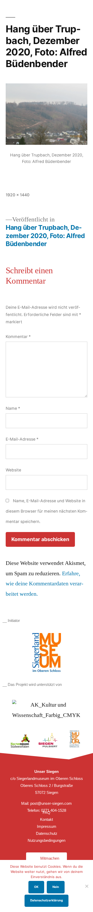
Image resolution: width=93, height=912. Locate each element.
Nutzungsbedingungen (46, 840)
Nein (55, 887)
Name (13, 408)
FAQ (46, 812)
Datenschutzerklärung (46, 900)
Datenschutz (46, 833)
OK (36, 887)
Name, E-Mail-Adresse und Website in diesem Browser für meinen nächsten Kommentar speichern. (46, 511)
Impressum (46, 826)
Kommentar (18, 336)
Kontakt (46, 819)
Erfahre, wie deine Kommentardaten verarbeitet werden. (44, 584)
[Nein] (86, 886)
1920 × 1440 (17, 194)
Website (13, 470)
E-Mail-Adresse (22, 439)
